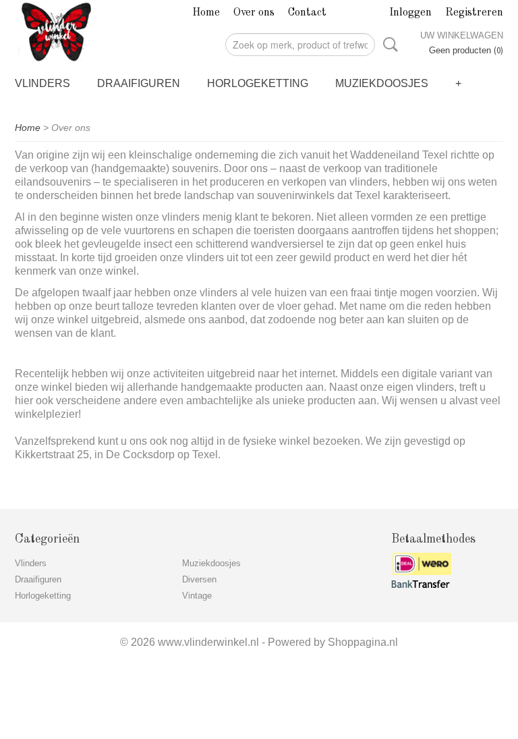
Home (206, 12)
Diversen (199, 579)
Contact (307, 12)
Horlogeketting (257, 83)
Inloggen (410, 12)
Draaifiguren (138, 83)
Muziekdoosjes (381, 83)
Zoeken (388, 44)
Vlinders (42, 83)
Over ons (254, 12)
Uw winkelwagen (461, 35)
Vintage (197, 596)
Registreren (474, 12)
